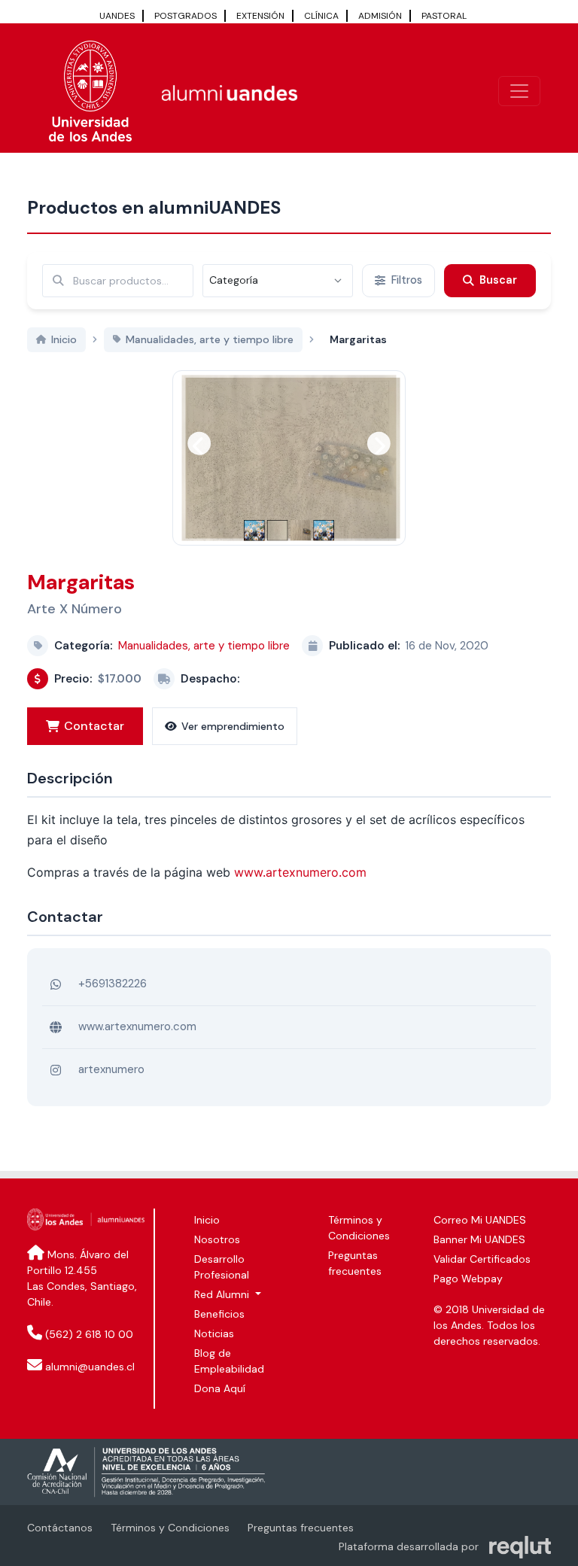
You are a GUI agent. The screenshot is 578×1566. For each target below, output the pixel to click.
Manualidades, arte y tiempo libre (204, 645)
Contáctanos (60, 1527)
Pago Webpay (468, 1278)
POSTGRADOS (185, 16)
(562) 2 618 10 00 (89, 1334)
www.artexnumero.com (300, 872)
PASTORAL (444, 16)
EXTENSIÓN (260, 16)
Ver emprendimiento (232, 726)
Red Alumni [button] (223, 1294)
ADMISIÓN (380, 16)
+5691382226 (112, 983)
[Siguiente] (379, 443)
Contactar (94, 726)
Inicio (207, 1220)
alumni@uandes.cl (90, 1366)
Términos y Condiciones (170, 1527)
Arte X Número (74, 609)
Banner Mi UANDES (479, 1239)
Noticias (214, 1333)
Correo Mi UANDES (480, 1220)
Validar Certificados (482, 1259)
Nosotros (217, 1239)
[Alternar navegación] (519, 91)
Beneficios (219, 1314)
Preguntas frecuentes (301, 1527)
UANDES (117, 16)
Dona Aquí (219, 1388)
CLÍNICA (321, 16)
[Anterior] (199, 443)
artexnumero (111, 1069)
